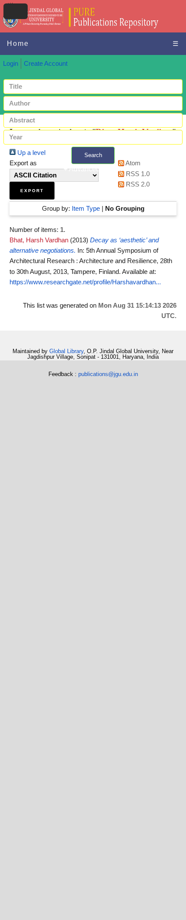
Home (18, 43)
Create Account (45, 63)
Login (10, 63)
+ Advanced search (93, 169)
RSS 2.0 (136, 184)
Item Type (86, 208)
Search (93, 155)
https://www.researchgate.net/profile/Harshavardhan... (85, 282)
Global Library (66, 351)
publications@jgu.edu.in (108, 374)
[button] (32, 190)
